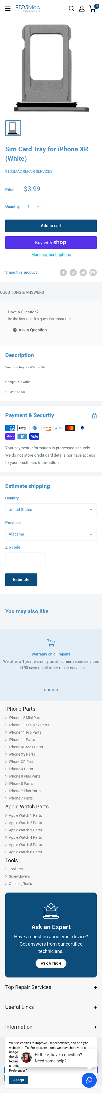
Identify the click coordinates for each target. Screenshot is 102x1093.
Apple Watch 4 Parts (25, 837)
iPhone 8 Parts (21, 783)
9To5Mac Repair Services (28, 171)
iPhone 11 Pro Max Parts (29, 725)
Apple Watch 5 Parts (25, 845)
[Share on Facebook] (63, 272)
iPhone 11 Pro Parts (25, 732)
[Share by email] (93, 272)
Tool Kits (16, 869)
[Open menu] (7, 9)
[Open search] (72, 8)
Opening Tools (20, 884)
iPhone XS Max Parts (26, 747)
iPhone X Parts (21, 769)
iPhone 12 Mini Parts (25, 718)
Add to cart (51, 225)
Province (13, 522)
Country (12, 498)
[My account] (81, 8)
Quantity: (13, 206)
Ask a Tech (51, 963)
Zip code (12, 547)
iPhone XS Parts (22, 754)
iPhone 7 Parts (21, 798)
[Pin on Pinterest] (73, 272)
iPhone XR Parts (22, 762)
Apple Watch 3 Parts (25, 830)
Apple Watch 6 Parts (25, 852)
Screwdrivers (19, 876)
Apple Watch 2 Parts (25, 823)
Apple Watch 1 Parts (25, 815)
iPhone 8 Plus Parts (25, 776)
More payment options (51, 254)
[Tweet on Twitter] (83, 272)
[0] (92, 8)
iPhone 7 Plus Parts (25, 791)
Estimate (21, 579)
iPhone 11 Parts (22, 740)
